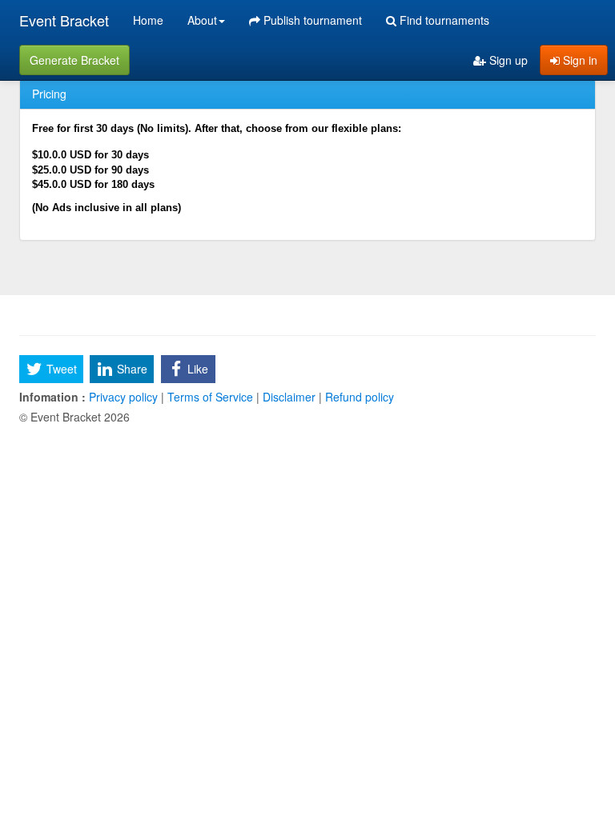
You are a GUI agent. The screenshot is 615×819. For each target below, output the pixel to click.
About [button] (202, 20)
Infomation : (52, 397)
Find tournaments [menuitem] (442, 20)
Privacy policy (123, 397)
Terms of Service (210, 397)
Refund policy (358, 397)
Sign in (578, 60)
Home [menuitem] (148, 20)
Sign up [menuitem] (507, 60)
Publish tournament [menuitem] (311, 20)
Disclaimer (289, 397)
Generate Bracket (74, 60)
